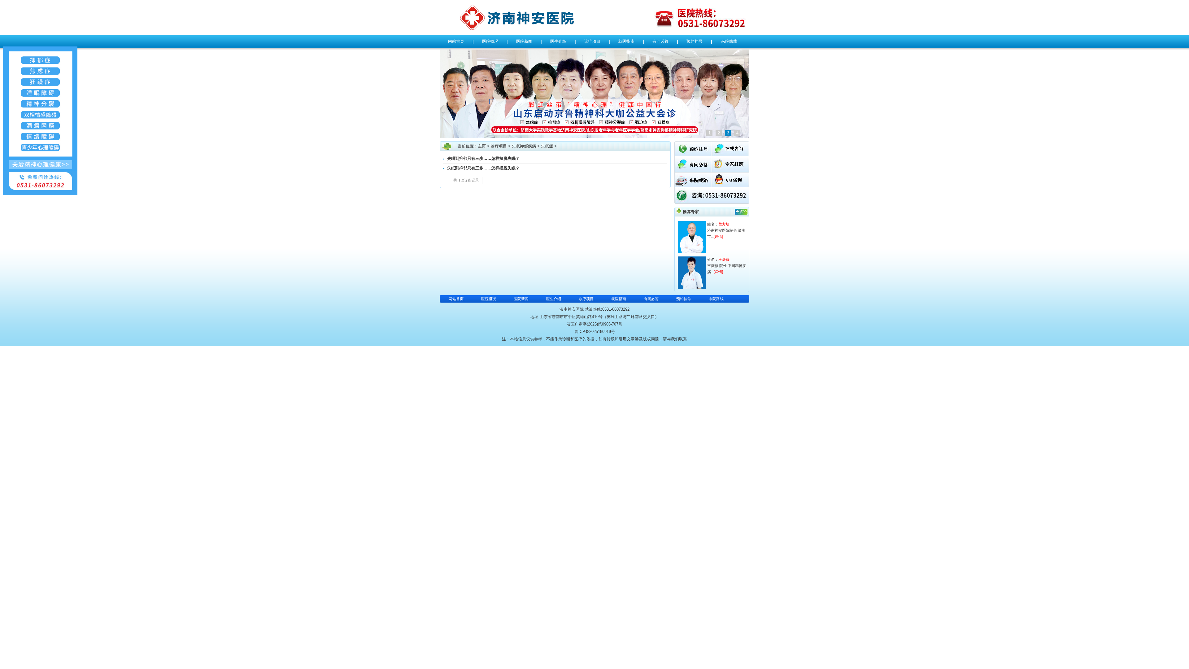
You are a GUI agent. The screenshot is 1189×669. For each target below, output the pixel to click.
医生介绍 (558, 41)
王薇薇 (724, 259)
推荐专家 (691, 211)
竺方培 (724, 224)
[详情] (718, 236)
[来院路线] (693, 186)
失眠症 (547, 146)
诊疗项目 (592, 41)
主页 (482, 146)
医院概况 (490, 41)
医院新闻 (524, 41)
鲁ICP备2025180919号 (594, 331)
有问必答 (660, 41)
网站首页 (456, 41)
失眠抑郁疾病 (524, 146)
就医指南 (626, 41)
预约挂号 (694, 41)
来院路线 (729, 41)
